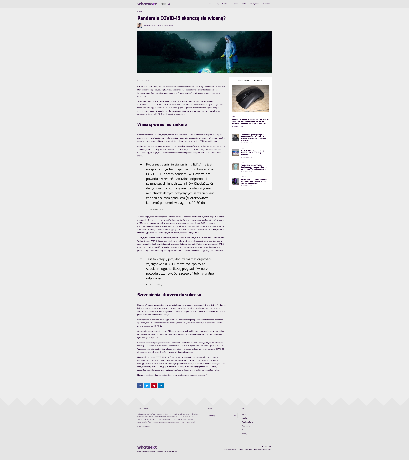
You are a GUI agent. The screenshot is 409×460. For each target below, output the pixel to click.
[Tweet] (147, 385)
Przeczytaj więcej (144, 426)
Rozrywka (234, 4)
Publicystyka (254, 4)
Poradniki (266, 4)
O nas (241, 449)
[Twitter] (262, 446)
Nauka (224, 4)
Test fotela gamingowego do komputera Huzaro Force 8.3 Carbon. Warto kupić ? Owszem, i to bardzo (254, 137)
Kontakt (249, 449)
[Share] (140, 385)
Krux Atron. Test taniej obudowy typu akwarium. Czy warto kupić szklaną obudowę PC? (254, 181)
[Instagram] (266, 446)
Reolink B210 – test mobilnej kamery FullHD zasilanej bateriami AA (252, 153)
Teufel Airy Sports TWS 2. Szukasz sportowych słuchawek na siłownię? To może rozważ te (253, 167)
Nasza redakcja (231, 449)
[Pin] (154, 385)
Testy (217, 4)
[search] (235, 415)
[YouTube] (270, 446)
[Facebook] (258, 446)
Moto (244, 4)
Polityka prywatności (262, 449)
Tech (209, 4)
